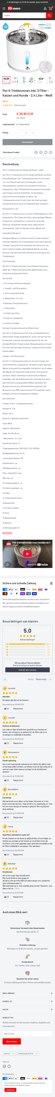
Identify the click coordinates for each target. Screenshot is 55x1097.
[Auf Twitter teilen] (46, 152)
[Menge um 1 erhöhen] (33, 132)
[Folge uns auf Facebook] (4, 1066)
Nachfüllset (7, 533)
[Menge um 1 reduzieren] (19, 132)
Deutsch (7, 1054)
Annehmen (10, 1090)
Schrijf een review (27, 670)
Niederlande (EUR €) (25, 1054)
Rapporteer (18, 708)
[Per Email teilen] (50, 152)
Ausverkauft (27, 142)
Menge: (6, 132)
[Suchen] (49, 15)
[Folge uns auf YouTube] (9, 1066)
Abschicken (11, 1041)
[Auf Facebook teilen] (36, 152)
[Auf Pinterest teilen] (41, 152)
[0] (50, 8)
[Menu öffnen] (4, 8)
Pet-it (5, 101)
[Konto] (45, 8)
